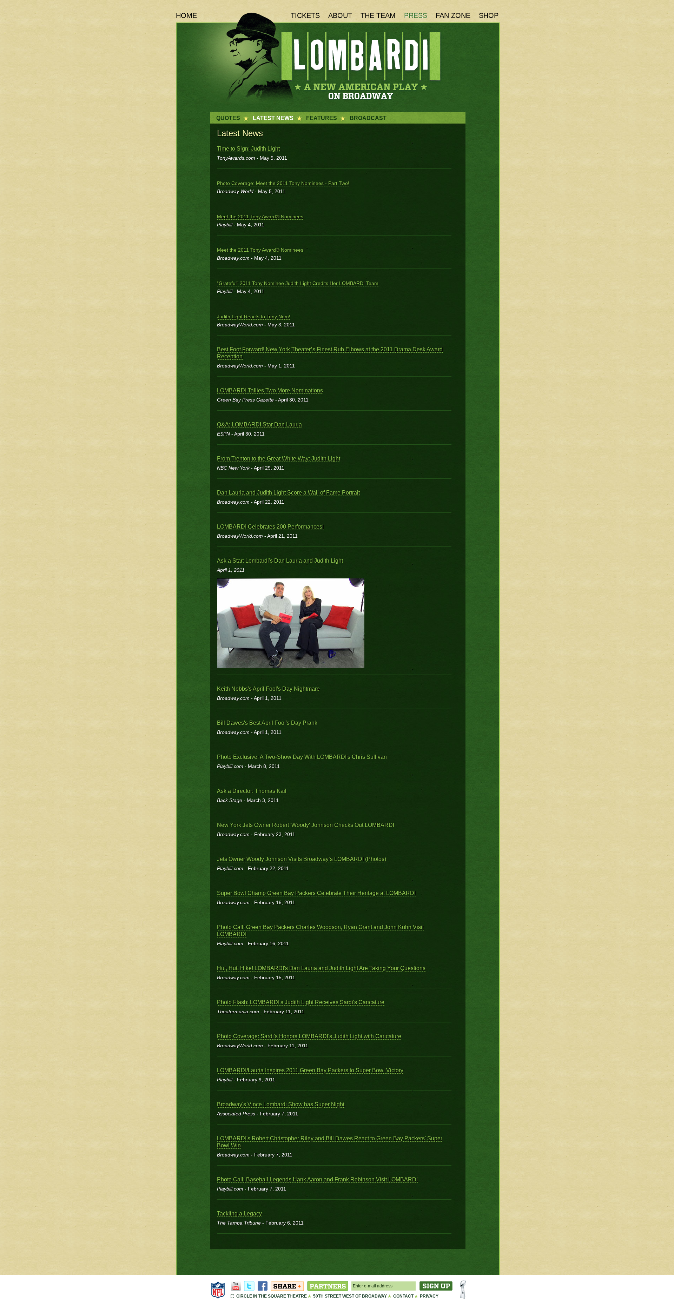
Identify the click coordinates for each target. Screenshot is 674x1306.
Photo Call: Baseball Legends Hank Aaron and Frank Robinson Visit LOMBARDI (317, 1179)
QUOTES (228, 118)
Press (415, 15)
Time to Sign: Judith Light (248, 149)
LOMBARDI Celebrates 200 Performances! (270, 527)
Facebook (262, 1286)
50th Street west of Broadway (350, 1296)
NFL (218, 1290)
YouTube (236, 1286)
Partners (327, 1286)
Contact (403, 1296)
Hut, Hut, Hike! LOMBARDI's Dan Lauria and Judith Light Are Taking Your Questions (321, 968)
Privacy (429, 1296)
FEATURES (321, 118)
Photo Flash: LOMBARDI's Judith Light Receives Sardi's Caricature (300, 1002)
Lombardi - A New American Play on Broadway (335, 57)
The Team (378, 15)
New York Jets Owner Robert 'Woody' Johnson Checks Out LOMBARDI (305, 825)
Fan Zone (453, 15)
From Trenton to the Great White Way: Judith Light (278, 459)
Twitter (249, 1286)
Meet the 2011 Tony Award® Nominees (260, 216)
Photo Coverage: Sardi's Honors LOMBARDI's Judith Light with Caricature (309, 1036)
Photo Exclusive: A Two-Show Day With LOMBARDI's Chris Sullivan (302, 757)
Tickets (305, 15)
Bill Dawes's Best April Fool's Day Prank (267, 723)
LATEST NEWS (273, 118)
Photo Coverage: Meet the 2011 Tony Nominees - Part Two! (283, 183)
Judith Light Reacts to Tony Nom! (253, 316)
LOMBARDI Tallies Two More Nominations (270, 390)
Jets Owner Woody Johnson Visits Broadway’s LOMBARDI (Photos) (301, 859)
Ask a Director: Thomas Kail (251, 791)
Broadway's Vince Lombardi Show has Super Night (280, 1104)
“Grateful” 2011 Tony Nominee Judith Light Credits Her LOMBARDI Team (297, 283)
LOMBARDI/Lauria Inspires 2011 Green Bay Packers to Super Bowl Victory (310, 1070)
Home (186, 15)
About (340, 15)
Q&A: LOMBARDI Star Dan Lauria (259, 424)
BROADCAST (368, 118)
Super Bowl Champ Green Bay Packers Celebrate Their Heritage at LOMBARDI (316, 893)
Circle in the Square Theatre (271, 1296)
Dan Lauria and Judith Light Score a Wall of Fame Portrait (288, 493)
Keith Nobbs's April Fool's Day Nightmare (268, 689)
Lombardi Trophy (463, 1289)
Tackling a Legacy (239, 1213)
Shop (488, 15)
